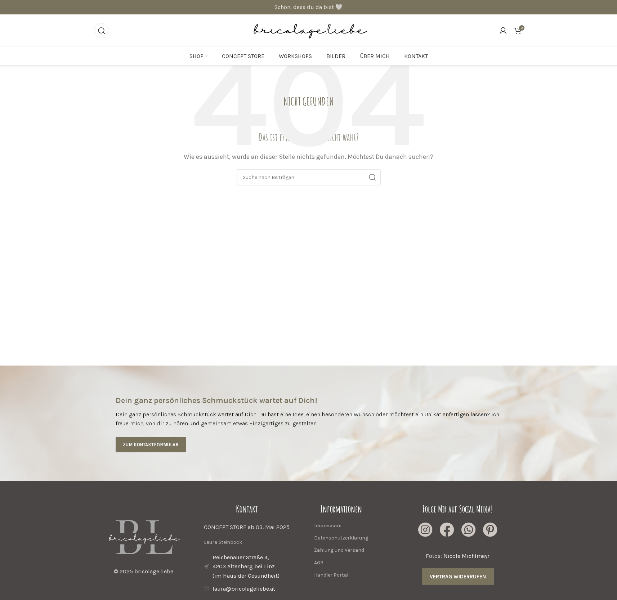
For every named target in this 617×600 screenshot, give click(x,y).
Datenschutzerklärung (341, 538)
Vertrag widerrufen (458, 576)
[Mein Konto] (503, 30)
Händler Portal (331, 575)
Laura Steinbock (223, 542)
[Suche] (101, 30)
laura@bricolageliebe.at (244, 588)
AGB (318, 563)
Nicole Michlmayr (466, 555)
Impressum (327, 526)
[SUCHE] (372, 177)
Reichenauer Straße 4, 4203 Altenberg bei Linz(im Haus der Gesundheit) (246, 566)
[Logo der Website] (308, 30)
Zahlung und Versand (339, 550)
